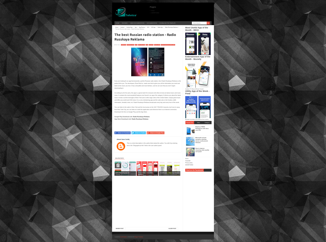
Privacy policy (189, 162)
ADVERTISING (155, 12)
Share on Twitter (140, 133)
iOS (147, 44)
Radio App (157, 44)
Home (153, 10)
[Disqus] (147, 205)
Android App (130, 44)
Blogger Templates (138, 237)
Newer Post (120, 228)
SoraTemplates (123, 237)
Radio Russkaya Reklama (168, 44)
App (136, 44)
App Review (141, 44)
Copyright (187, 160)
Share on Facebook (124, 133)
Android (123, 44)
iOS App (151, 44)
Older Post (172, 228)
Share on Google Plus (157, 133)
